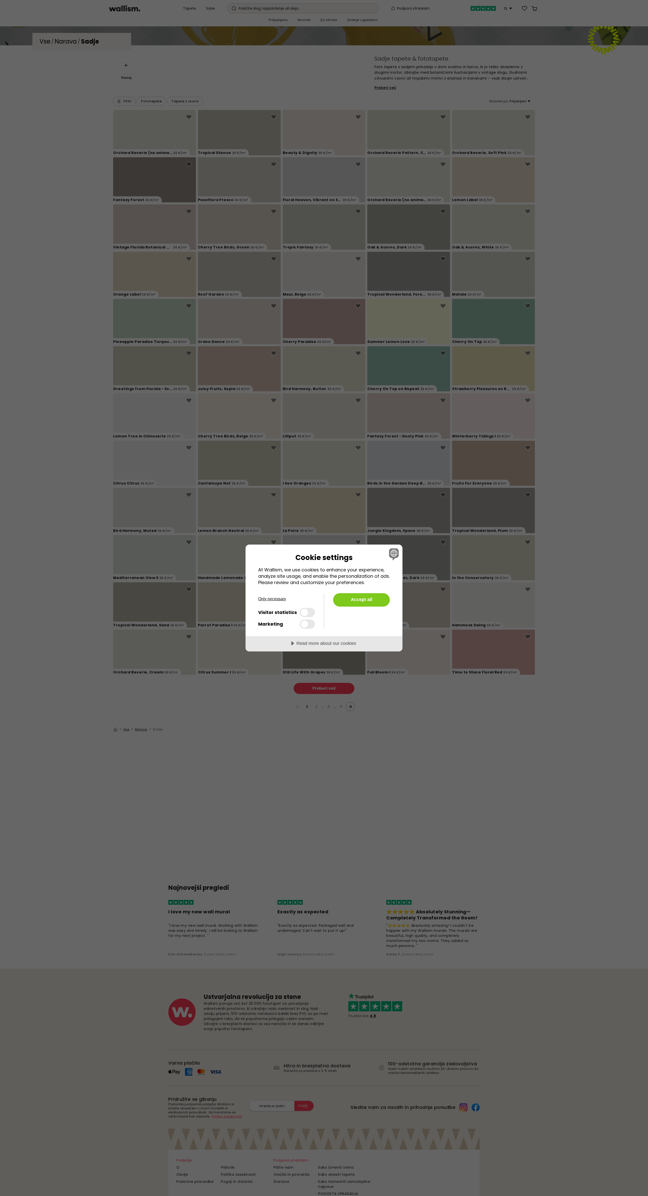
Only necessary (272, 599)
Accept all (361, 599)
